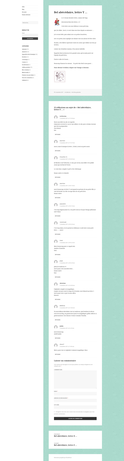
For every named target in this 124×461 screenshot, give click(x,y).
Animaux (24, 49)
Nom (56, 391)
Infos (23, 6)
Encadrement (25, 64)
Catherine (68, 92)
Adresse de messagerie (61, 398)
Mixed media (25, 72)
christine (63, 283)
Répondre (57, 134)
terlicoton (63, 116)
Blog (23, 9)
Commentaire (58, 369)
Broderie (24, 57)
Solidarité (24, 80)
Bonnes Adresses (26, 14)
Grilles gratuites (26, 67)
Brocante (24, 12)
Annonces (24, 51)
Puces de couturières (27, 77)
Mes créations (25, 70)
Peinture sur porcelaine (28, 75)
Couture (24, 62)
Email (23, 33)
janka (61, 326)
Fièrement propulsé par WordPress (62, 457)
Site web (56, 405)
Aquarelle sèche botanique (28, 54)
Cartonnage (25, 59)
